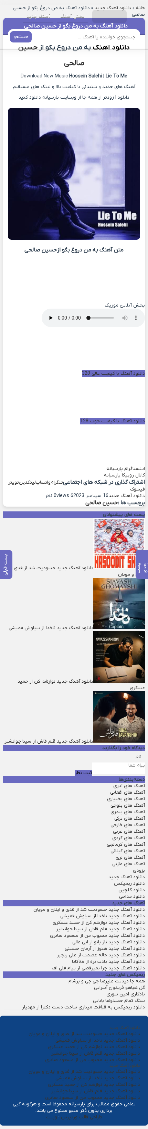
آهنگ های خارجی (127, 825)
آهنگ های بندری (127, 812)
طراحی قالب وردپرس (81, 1117)
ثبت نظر (83, 773)
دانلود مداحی (132, 896)
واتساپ (43, 482)
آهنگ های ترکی (129, 818)
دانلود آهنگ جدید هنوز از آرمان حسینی (105, 948)
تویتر (13, 482)
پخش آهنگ (72, 16)
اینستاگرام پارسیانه (125, 469)
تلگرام (57, 482)
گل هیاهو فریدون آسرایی (119, 987)
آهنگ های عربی (129, 831)
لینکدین (27, 482)
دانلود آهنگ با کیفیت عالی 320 (113, 373)
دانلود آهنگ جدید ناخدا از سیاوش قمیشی (102, 916)
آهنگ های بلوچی (127, 805)
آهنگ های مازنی (128, 864)
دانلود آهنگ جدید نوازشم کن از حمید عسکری (99, 922)
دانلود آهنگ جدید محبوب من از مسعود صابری (97, 935)
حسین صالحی (101, 503)
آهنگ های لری (130, 857)
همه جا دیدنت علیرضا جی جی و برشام (106, 981)
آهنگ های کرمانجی (126, 844)
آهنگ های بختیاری (126, 799)
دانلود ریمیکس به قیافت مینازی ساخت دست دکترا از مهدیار (83, 1007)
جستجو (20, 37)
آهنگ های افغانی (127, 792)
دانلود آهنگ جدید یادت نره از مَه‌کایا (108, 961)
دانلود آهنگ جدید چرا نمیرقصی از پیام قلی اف (98, 968)
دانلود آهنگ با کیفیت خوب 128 (112, 421)
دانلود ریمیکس (129, 883)
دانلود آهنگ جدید (126, 496)
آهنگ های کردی (128, 838)
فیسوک (137, 489)
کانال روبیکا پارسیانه (124, 475)
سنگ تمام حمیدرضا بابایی (119, 1000)
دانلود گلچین (131, 890)
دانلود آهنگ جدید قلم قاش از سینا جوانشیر (100, 929)
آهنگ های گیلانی (127, 851)
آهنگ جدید (38, 16)
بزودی (139, 870)
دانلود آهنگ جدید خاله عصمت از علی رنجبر (101, 955)
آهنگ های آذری (129, 786)
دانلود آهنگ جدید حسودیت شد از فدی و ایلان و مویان (89, 909)
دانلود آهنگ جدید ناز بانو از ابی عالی (108, 942)
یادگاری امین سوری (125, 994)
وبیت (51, 1117)
